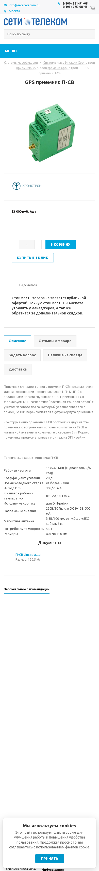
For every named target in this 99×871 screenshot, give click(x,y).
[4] (29, 227)
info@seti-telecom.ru (24, 5)
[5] (34, 227)
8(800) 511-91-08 (75, 3)
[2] (19, 227)
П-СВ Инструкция (28, 554)
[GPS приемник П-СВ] (49, 164)
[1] (14, 227)
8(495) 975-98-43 (75, 6)
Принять (49, 859)
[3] (24, 227)
